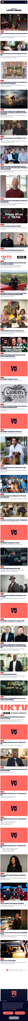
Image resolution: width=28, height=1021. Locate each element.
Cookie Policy (13, 1009)
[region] (14, 1011)
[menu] (25, 2)
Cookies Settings (14, 1018)
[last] (25, 970)
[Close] (26, 1003)
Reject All (8, 1013)
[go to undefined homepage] (14, 994)
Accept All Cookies (19, 1013)
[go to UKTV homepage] (3, 2)
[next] (23, 970)
